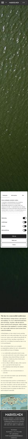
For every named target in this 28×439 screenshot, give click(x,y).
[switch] (25, 222)
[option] (6, 2)
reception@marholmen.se (16, 435)
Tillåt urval (14, 240)
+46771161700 (15, 433)
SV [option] (6, 2)
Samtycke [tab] (5, 195)
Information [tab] (14, 195)
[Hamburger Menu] (2, 3)
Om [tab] (23, 195)
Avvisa (14, 244)
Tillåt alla (14, 236)
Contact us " (14, 437)
